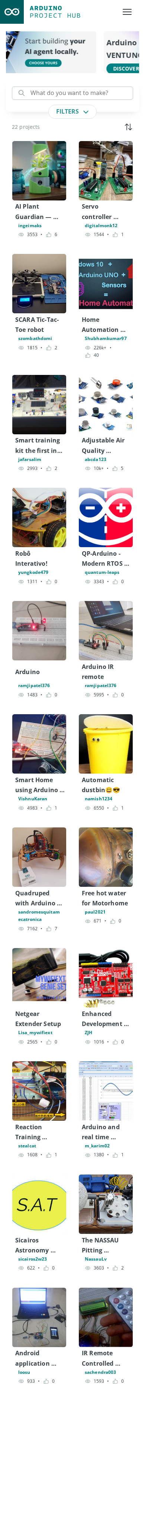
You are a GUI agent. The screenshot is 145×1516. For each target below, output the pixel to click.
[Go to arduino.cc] (12, 12)
